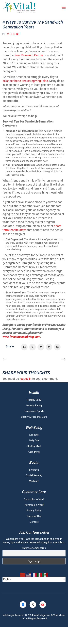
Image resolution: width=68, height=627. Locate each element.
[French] (34, 575)
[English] (28, 575)
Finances (34, 469)
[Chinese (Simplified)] (23, 575)
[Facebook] (24, 347)
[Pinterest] (57, 347)
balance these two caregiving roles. (25, 81)
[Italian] (39, 575)
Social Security (34, 475)
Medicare (34, 481)
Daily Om (34, 440)
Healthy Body (34, 399)
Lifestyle (34, 434)
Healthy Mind (34, 446)
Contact (34, 521)
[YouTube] (42, 604)
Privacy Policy (34, 510)
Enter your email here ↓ (34, 548)
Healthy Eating (34, 405)
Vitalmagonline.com (13, 615)
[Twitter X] (32, 347)
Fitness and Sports (34, 411)
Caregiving (34, 451)
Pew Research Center (29, 55)
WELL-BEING (13, 34)
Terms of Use (34, 516)
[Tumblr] (49, 347)
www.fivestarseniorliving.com (21, 336)
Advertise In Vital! (34, 504)
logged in (26, 378)
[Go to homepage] (18, 7)
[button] (64, 7)
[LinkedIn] (40, 347)
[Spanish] (45, 575)
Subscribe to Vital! (34, 499)
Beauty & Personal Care (34, 416)
